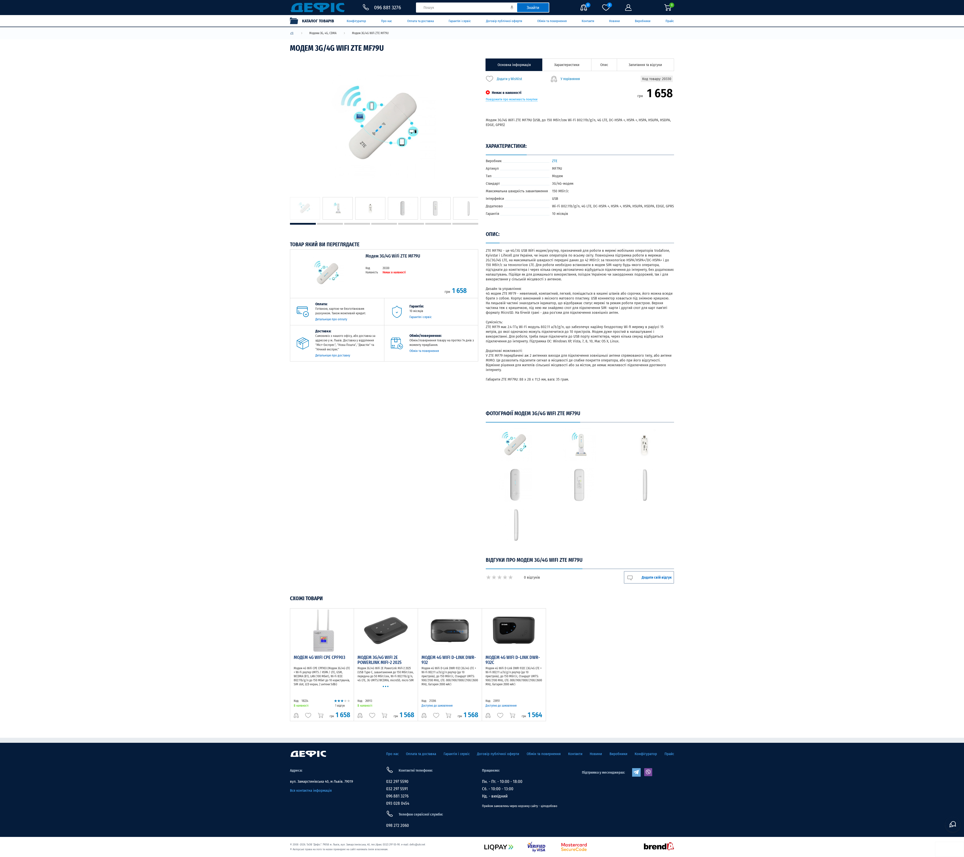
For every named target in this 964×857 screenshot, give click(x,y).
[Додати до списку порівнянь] (296, 715)
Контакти (588, 21)
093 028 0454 (397, 803)
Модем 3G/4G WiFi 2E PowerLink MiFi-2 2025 (379, 660)
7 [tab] (465, 224)
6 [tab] (438, 224)
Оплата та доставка (420, 21)
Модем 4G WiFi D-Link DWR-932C (513, 660)
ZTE (554, 161)
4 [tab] (384, 224)
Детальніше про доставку (332, 355)
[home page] (308, 754)
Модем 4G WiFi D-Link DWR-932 (448, 660)
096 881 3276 (397, 796)
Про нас (386, 21)
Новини (614, 21)
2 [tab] (330, 224)
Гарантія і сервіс (460, 21)
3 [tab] (357, 224)
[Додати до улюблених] (308, 715)
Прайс (670, 21)
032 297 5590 (397, 781)
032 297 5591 (397, 788)
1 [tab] (303, 224)
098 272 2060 (397, 825)
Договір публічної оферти (504, 21)
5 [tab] (411, 224)
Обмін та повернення (552, 21)
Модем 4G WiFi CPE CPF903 (319, 657)
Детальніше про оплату (331, 319)
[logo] (292, 33)
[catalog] (314, 21)
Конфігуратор (356, 21)
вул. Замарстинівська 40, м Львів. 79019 (321, 781)
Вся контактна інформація (311, 790)
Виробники (642, 21)
